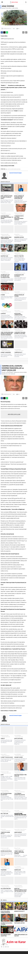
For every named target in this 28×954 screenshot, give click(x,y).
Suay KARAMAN (4, 310)
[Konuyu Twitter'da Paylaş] (4, 32)
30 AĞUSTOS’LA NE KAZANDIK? (19, 275)
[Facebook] (1, 947)
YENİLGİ (3, 738)
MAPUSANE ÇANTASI (19, 923)
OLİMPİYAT (3, 313)
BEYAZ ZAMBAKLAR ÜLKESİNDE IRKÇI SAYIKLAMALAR (19, 197)
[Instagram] (6, 947)
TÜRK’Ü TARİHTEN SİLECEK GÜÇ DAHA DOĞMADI (19, 852)
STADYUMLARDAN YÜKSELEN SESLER (5, 912)
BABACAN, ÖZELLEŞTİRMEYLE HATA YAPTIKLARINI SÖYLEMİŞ (20, 890)
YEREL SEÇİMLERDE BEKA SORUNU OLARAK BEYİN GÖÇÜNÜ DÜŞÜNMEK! (7, 334)
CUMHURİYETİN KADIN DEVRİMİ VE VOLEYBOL (19, 333)
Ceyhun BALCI (9, 8)
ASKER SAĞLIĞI (18, 832)
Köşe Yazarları (23, 829)
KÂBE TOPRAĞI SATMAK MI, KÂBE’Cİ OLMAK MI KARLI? (6, 197)
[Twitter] (4, 947)
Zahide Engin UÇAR (4, 234)
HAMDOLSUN (17, 869)
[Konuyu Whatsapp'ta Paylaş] (7, 32)
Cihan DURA (3, 271)
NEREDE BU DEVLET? (19, 911)
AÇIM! (2, 774)
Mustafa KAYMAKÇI (18, 213)
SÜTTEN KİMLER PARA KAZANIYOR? (6, 794)
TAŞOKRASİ (3, 869)
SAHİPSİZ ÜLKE (4, 256)
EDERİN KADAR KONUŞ (6, 851)
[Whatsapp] (8, 947)
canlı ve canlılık (11, 168)
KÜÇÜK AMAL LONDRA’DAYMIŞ (18, 314)
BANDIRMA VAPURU (19, 237)
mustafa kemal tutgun (15, 172)
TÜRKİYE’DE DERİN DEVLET (5, 833)
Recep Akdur (3, 213)
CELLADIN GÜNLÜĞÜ (6, 888)
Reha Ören (3, 193)
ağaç (6, 168)
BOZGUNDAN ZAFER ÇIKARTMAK (5, 935)
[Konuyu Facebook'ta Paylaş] (2, 32)
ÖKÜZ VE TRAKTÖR (19, 256)
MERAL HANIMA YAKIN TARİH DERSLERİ (6, 238)
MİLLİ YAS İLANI (4, 813)
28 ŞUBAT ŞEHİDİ (18, 757)
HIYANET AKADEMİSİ (6, 352)
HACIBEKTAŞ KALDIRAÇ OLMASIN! (6, 923)
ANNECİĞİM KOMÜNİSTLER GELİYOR (20, 935)
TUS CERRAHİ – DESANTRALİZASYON (19, 794)
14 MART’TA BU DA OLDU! (7, 757)
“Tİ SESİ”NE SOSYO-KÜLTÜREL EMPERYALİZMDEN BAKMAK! (19, 217)
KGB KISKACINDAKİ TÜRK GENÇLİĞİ (20, 775)
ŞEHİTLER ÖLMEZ (18, 738)
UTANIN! (3, 294)
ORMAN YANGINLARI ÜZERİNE (19, 295)
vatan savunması (17, 168)
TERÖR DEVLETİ (18, 352)
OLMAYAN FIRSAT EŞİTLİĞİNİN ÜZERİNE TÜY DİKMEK (7, 217)
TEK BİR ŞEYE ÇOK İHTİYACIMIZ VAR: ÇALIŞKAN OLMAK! (5, 276)
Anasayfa (3, 8)
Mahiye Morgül (17, 790)
